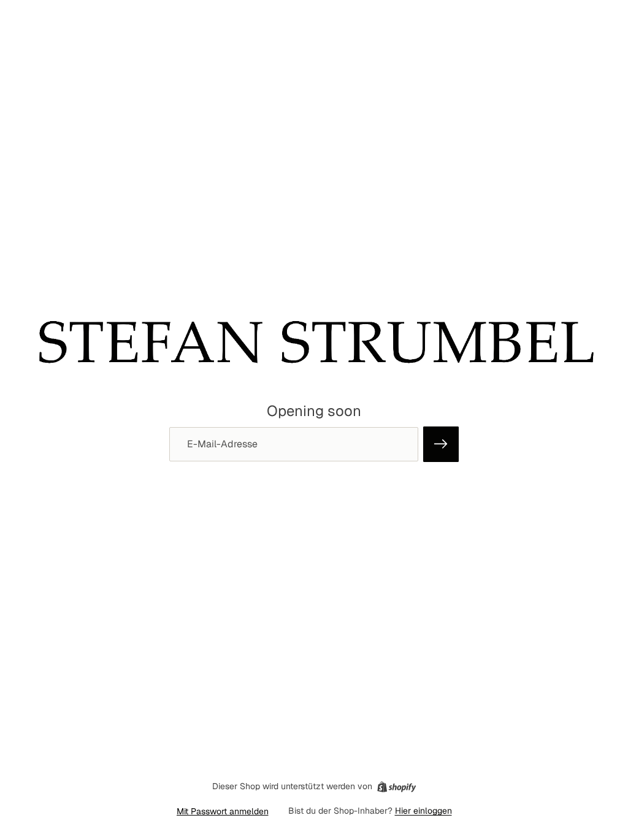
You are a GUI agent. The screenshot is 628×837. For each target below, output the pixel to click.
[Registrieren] (441, 444)
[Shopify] (396, 786)
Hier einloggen (423, 810)
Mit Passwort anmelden (223, 811)
